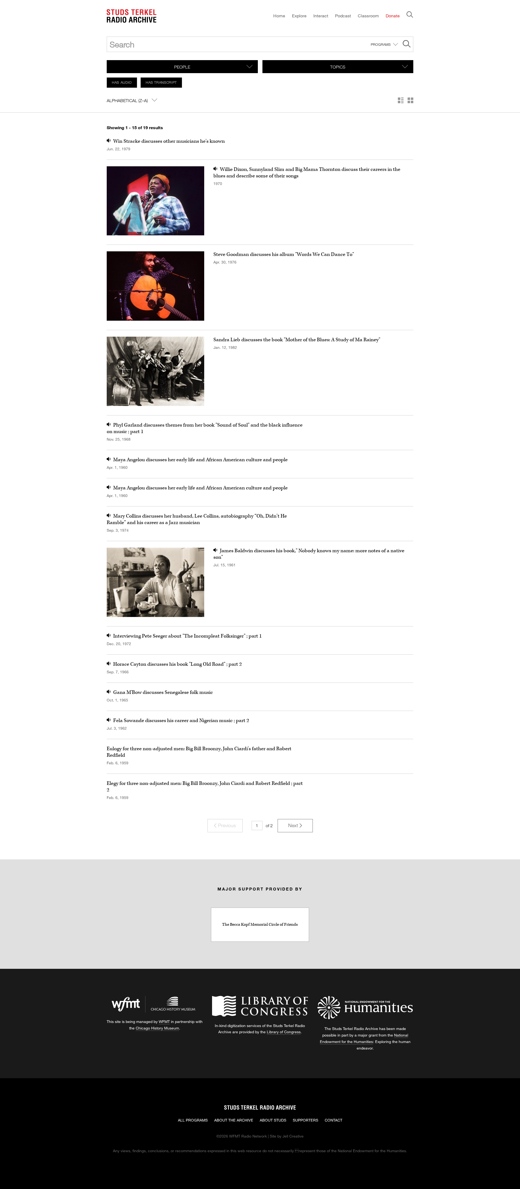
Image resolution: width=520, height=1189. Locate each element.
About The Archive (233, 1120)
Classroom (368, 15)
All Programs (193, 1120)
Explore (299, 15)
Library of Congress (284, 1031)
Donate (393, 15)
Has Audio (122, 82)
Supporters (305, 1120)
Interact (320, 15)
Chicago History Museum (157, 1028)
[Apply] (407, 44)
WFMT (164, 1021)
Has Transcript (161, 82)
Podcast (343, 15)
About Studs (273, 1120)
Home (279, 15)
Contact (333, 1120)
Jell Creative (293, 1136)
